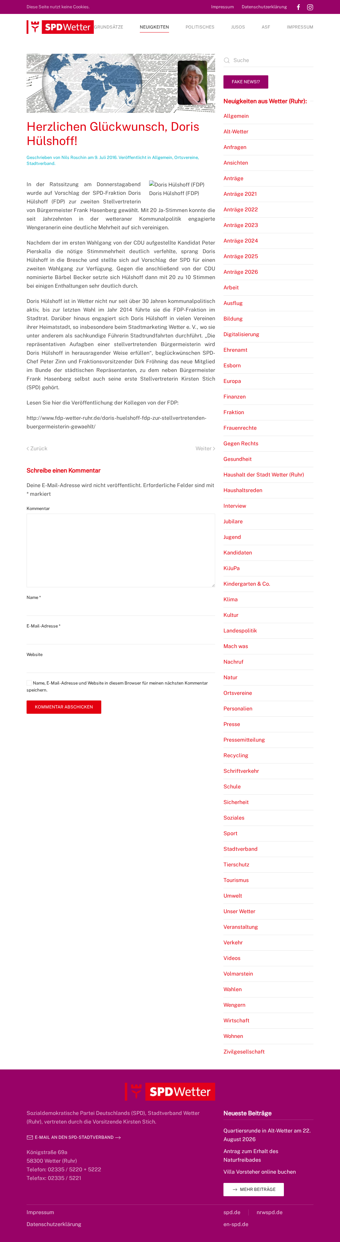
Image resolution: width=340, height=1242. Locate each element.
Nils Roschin (74, 157)
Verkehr (233, 942)
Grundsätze (108, 27)
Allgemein (162, 157)
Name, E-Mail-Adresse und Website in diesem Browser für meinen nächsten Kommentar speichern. (117, 687)
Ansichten (235, 163)
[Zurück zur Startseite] (60, 27)
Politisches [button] (200, 27)
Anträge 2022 (240, 209)
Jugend (232, 537)
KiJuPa (231, 568)
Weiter (204, 448)
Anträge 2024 (240, 241)
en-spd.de (235, 1224)
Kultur (230, 615)
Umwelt (232, 896)
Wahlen (232, 989)
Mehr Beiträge (258, 1189)
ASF (266, 27)
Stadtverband (40, 163)
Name (34, 597)
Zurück (38, 448)
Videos (231, 958)
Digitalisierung (241, 334)
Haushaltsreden (242, 490)
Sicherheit (236, 802)
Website (34, 654)
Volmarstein (238, 974)
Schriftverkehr (241, 771)
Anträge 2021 (240, 194)
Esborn (232, 365)
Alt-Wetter (235, 131)
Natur (230, 677)
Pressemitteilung (244, 740)
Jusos (238, 27)
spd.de (231, 1212)
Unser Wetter (239, 911)
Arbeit (231, 287)
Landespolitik (240, 630)
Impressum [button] (300, 27)
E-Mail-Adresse (43, 625)
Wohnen (233, 1036)
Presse (231, 724)
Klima (230, 599)
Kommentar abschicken (64, 706)
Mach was (235, 646)
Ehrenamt (235, 350)
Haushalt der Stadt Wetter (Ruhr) (263, 475)
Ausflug (233, 303)
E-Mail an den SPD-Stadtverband (74, 1137)
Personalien (237, 708)
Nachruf (233, 662)
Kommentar (38, 508)
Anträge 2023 (240, 225)
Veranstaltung (240, 927)
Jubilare (233, 521)
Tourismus (236, 880)
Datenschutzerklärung (264, 6)
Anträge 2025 (240, 256)
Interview (234, 506)
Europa (232, 381)
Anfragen (234, 147)
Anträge (233, 178)
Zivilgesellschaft (244, 1052)
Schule (232, 786)
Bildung (233, 319)
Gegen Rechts (240, 443)
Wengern (234, 1005)
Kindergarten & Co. (246, 584)
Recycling (235, 755)
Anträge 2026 (240, 272)
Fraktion (233, 412)
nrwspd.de (270, 1212)
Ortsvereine (186, 157)
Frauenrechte (240, 428)
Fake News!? (246, 81)
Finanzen (234, 397)
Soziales (233, 818)
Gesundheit (237, 459)
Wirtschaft (236, 1020)
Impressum (222, 6)
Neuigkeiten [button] (154, 27)
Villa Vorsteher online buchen (259, 1172)
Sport (230, 833)
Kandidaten (237, 552)
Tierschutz (236, 864)
